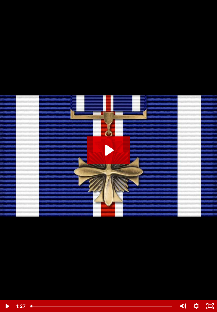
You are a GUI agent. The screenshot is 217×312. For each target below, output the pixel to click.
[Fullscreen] (210, 306)
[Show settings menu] (196, 306)
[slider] (101, 306)
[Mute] (182, 306)
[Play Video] (7, 306)
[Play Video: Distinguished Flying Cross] (108, 150)
